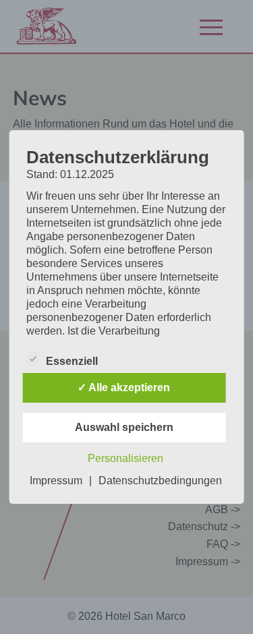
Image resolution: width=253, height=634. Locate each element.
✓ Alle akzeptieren (124, 387)
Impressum (56, 480)
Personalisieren (125, 458)
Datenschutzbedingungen (160, 480)
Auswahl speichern (124, 427)
